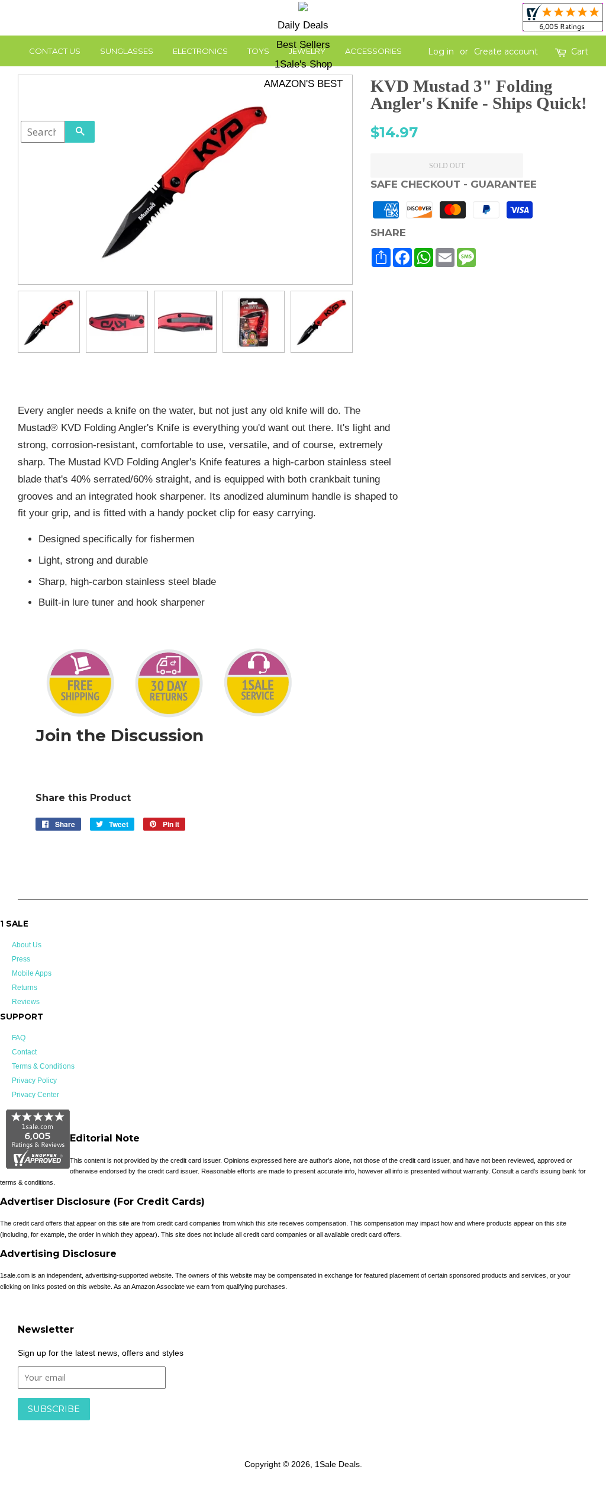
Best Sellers (303, 44)
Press (21, 959)
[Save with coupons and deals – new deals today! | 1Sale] (303, 8)
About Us (26, 945)
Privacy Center (35, 1095)
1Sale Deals (337, 1464)
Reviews (26, 1002)
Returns (24, 987)
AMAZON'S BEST (303, 83)
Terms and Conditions (205, 1426)
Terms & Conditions (43, 1066)
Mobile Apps (31, 973)
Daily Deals (303, 25)
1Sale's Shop (303, 64)
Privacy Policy (34, 1080)
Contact (24, 1052)
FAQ (18, 1038)
